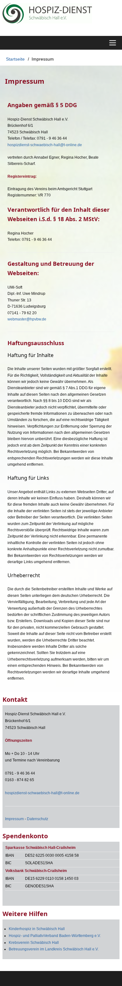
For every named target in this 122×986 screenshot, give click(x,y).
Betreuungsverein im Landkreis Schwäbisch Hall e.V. (54, 949)
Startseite (15, 59)
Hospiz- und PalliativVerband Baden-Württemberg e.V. (55, 936)
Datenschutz (37, 819)
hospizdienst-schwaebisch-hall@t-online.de (45, 145)
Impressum (14, 819)
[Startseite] (61, 13)
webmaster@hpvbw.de (27, 319)
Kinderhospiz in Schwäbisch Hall (37, 929)
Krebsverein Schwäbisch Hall (34, 942)
